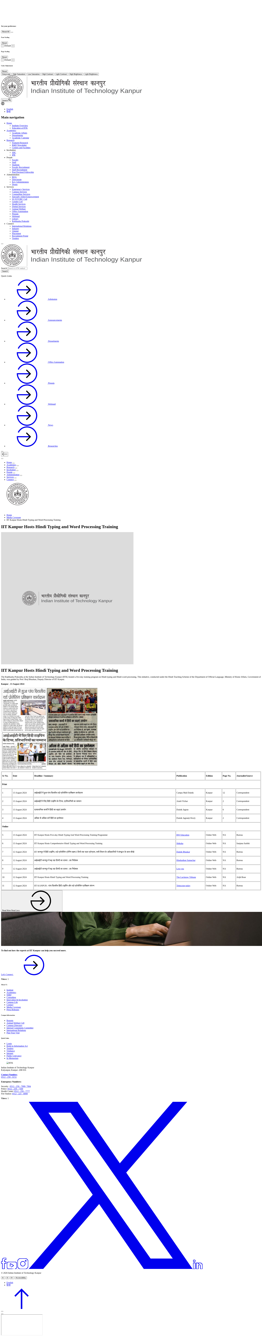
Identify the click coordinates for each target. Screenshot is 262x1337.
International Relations (21, 226)
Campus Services (19, 192)
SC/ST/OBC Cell (19, 199)
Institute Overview (20, 125)
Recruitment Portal (20, 236)
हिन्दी (9, 111)
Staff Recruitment (19, 170)
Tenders (15, 238)
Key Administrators (20, 182)
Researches (52, 446)
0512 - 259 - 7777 (22, 1091)
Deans (14, 184)
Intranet (10, 1053)
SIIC (14, 152)
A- (3, 1278)
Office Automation (20, 211)
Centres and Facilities (21, 147)
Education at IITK (20, 128)
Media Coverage (14, 517)
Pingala (15, 214)
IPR (13, 155)
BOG (14, 177)
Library (15, 219)
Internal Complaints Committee (20, 1028)
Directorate (17, 179)
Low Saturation (34, 74)
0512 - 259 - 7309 (15, 1089)
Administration (13, 475)
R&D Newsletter (19, 145)
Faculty (15, 160)
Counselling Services (21, 194)
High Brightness (76, 74)
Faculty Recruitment (20, 167)
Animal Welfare (19, 209)
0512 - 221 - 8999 (20, 1094)
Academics (11, 130)
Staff (14, 162)
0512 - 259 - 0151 (9, 1077)
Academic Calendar (20, 138)
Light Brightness (91, 74)
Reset (4, 43)
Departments (17, 135)
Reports (10, 1020)
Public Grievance (14, 1056)
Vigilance (11, 1051)
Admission (52, 299)
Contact (10, 1005)
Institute (10, 990)
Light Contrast (61, 74)
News (50, 425)
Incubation (11, 470)
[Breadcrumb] (2, 510)
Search (4, 268)
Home (9, 123)
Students (15, 165)
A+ (12, 1278)
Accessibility (21, 1278)
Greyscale (6, 74)
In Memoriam (12, 1058)
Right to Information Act (17, 1046)
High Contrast (47, 74)
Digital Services (19, 206)
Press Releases (13, 1009)
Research (10, 140)
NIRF (9, 995)
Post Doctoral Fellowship (23, 172)
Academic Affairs (19, 133)
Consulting (11, 997)
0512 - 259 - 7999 (17, 1086)
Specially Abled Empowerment (25, 197)
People (9, 472)
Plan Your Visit (13, 1033)
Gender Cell (17, 201)
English (10, 109)
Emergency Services (21, 189)
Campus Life (12, 1002)
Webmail (16, 216)
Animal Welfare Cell (15, 1023)
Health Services (19, 204)
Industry (15, 228)
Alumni (15, 231)
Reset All (5, 32)
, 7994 (28, 1086)
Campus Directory (14, 1025)
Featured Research (20, 143)
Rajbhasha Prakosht (20, 221)
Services (10, 477)
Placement (16, 233)
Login (9, 1043)
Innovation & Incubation (17, 1000)
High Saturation (19, 74)
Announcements (54, 320)
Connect (10, 479)
